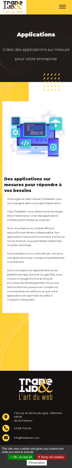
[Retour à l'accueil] (12, 7)
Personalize (37, 462)
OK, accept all (22, 457)
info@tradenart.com (26, 437)
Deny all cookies (52, 457)
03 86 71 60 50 (22, 428)
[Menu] (62, 7)
